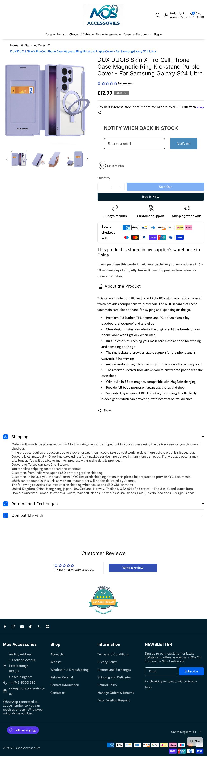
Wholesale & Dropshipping (69, 670)
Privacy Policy (107, 662)
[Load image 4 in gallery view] (75, 159)
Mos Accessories (28, 748)
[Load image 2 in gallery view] (38, 159)
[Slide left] (7, 159)
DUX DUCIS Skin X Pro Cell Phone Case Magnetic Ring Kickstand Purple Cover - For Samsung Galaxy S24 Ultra (83, 51)
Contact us (57, 693)
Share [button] (107, 410)
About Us (57, 654)
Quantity (103, 178)
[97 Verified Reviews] (103, 616)
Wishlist (55, 662)
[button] (157, 15)
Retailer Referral (61, 677)
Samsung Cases (35, 45)
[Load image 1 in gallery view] (19, 159)
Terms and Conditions (113, 654)
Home (14, 45)
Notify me (183, 143)
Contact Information (64, 685)
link (52, 481)
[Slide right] (87, 159)
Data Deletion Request (113, 700)
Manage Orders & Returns (115, 693)
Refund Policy (107, 685)
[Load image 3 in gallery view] (56, 159)
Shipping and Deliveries (114, 677)
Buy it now (150, 197)
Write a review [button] (132, 568)
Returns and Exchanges (114, 670)
